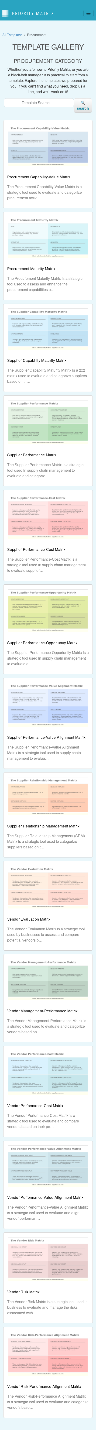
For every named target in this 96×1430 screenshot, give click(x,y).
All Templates (12, 34)
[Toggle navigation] (88, 13)
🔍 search (83, 105)
